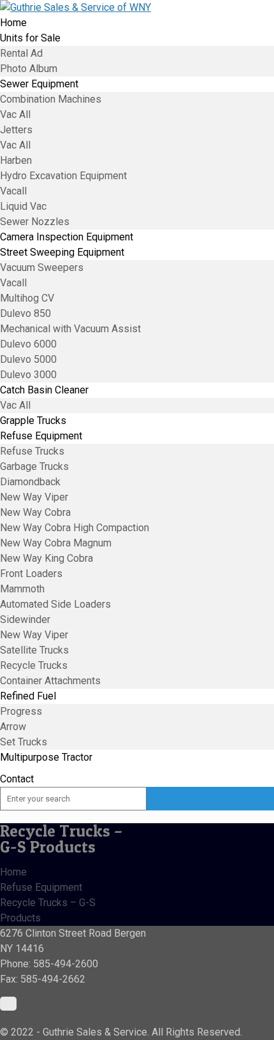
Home (13, 872)
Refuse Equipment (41, 887)
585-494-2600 (65, 964)
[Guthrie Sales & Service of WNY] (75, 7)
